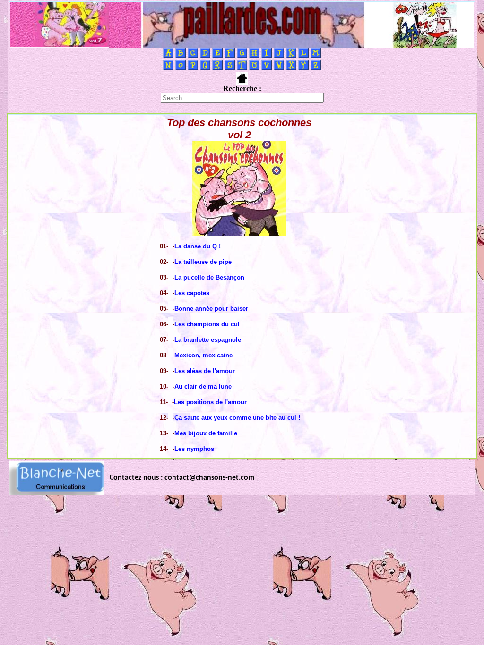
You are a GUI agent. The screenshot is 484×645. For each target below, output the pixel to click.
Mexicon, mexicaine (203, 355)
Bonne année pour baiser (211, 308)
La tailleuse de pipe (203, 261)
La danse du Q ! (197, 246)
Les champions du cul (207, 324)
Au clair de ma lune (203, 386)
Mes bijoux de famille (205, 433)
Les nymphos (194, 448)
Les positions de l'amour (210, 402)
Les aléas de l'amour (204, 370)
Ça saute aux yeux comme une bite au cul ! (237, 417)
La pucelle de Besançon (209, 277)
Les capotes (191, 293)
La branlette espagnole (207, 339)
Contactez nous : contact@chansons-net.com (182, 478)
